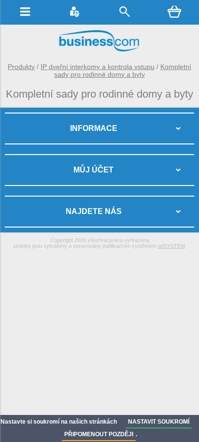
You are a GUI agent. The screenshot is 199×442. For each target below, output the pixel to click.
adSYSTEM (171, 246)
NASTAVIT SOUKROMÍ (158, 421)
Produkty (21, 67)
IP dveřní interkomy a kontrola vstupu (98, 67)
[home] (99, 50)
